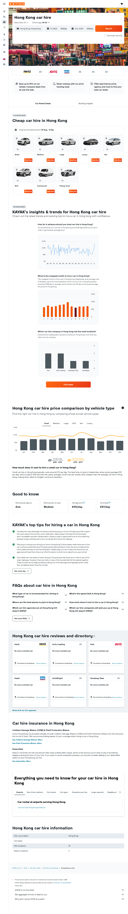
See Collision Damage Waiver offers (27, 740)
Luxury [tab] (89, 423)
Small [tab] (46, 423)
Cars (25, 868)
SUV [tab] (74, 423)
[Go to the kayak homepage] (17, 3)
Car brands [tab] (51, 792)
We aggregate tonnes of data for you (31, 894)
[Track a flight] (4, 39)
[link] (68, 385)
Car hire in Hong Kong (50, 868)
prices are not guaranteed (62, 883)
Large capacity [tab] (97, 792)
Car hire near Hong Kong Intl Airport (32, 807)
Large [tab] (66, 423)
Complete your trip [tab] (79, 792)
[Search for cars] (4, 22)
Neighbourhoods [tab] (114, 792)
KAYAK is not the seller (24, 890)
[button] (4, 4)
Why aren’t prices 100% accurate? (30, 899)
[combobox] (21, 22)
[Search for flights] (4, 11)
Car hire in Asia (35, 868)
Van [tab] (81, 423)
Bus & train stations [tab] (35, 792)
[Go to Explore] (4, 34)
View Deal (28, 160)
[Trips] (4, 52)
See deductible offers (21, 761)
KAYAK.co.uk (16, 868)
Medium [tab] (56, 423)
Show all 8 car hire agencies (24, 710)
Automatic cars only (114, 35)
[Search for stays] (4, 16)
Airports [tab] (19, 792)
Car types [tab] (64, 792)
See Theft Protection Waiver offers (27, 743)
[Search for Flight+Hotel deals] (4, 27)
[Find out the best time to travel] (4, 44)
